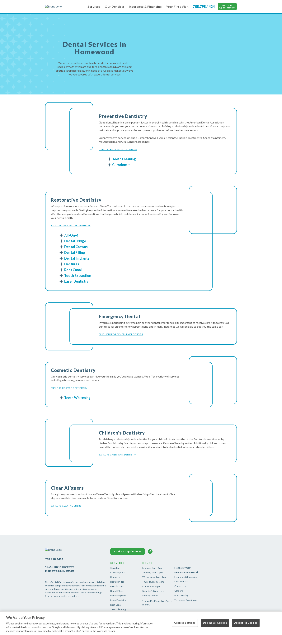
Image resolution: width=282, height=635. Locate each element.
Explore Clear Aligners (66, 505)
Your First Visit (177, 6)
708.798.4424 (204, 6)
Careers (178, 590)
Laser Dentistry (76, 281)
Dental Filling (74, 252)
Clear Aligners (117, 572)
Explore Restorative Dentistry (71, 225)
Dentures (71, 264)
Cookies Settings (184, 622)
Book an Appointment (227, 6)
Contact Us (180, 586)
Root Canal (73, 270)
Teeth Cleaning (124, 159)
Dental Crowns (76, 247)
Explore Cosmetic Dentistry (69, 388)
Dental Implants (76, 258)
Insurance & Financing (145, 6)
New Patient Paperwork (186, 572)
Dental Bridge (75, 241)
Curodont (115, 567)
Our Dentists (115, 6)
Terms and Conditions (185, 600)
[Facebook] (150, 551)
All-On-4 (71, 235)
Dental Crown (117, 586)
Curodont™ (121, 165)
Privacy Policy (181, 595)
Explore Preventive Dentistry (118, 149)
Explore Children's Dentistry (118, 454)
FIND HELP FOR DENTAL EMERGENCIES (121, 334)
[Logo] (64, 6)
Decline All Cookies (215, 622)
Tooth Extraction (77, 275)
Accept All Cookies (245, 622)
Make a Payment (182, 567)
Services (93, 6)
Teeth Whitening (77, 398)
